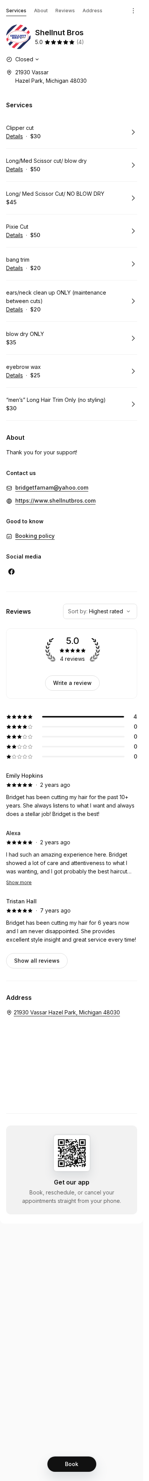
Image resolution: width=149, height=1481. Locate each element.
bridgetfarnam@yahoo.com (51, 487)
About (41, 10)
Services (16, 10)
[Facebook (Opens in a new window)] (11, 571)
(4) (80, 42)
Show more (19, 882)
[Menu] (133, 10)
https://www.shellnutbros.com (55, 500)
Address (92, 10)
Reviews (65, 10)
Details (14, 136)
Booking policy (35, 535)
